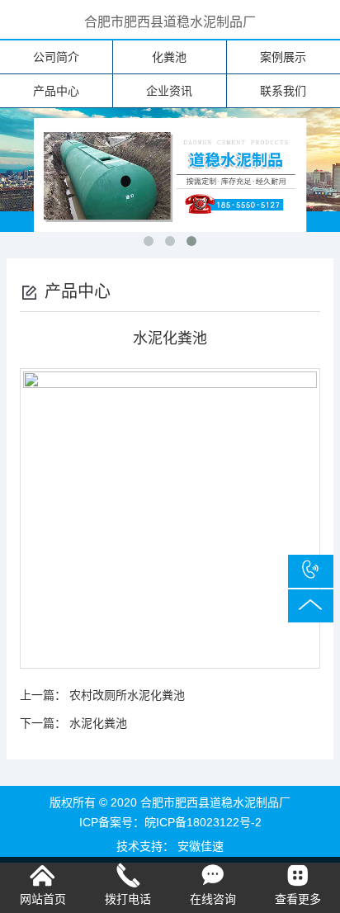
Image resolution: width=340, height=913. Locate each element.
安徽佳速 (200, 846)
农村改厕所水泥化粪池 (127, 695)
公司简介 (56, 57)
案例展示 (283, 57)
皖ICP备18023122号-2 (203, 822)
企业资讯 (169, 90)
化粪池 (169, 57)
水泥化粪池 (98, 723)
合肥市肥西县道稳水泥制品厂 (170, 22)
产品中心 (56, 90)
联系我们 (283, 90)
